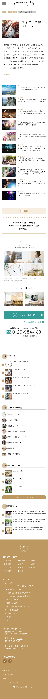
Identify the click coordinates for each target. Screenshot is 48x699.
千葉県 (8, 571)
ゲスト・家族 (12, 420)
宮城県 (20, 567)
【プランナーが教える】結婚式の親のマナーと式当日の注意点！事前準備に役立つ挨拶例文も (29, 528)
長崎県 (20, 571)
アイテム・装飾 (13, 414)
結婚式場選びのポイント (21, 393)
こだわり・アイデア (15, 426)
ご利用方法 (24, 646)
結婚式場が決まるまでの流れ (19, 593)
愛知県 (8, 564)
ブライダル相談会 (12, 610)
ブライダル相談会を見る (31, 322)
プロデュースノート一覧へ (24, 497)
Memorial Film (18, 487)
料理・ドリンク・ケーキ (17, 437)
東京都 (8, 561)
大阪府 (20, 564)
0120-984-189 (12, 641)
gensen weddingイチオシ (22, 361)
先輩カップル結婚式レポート (23, 377)
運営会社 (5, 671)
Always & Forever (19, 479)
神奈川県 (21, 561)
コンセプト (9, 583)
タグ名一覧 (12, 12)
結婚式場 (10, 448)
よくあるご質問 (11, 613)
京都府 (8, 567)
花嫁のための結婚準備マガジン (17, 606)
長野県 (33, 561)
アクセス (8, 617)
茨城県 (33, 567)
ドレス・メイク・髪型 (16, 431)
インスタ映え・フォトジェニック (24, 385)
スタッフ (8, 620)
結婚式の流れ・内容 (15, 443)
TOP (4, 12)
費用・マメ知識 (13, 454)
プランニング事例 (12, 600)
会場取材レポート (19, 369)
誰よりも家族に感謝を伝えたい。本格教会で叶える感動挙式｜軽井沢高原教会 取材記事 (29, 520)
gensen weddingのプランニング (21, 586)
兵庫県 (33, 564)
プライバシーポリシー (11, 682)
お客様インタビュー (12, 603)
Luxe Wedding (18, 471)
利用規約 (5, 678)
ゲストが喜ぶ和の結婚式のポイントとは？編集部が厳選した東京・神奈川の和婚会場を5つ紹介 (29, 512)
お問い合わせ (7, 674)
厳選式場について (15, 589)
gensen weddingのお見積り (19, 596)
